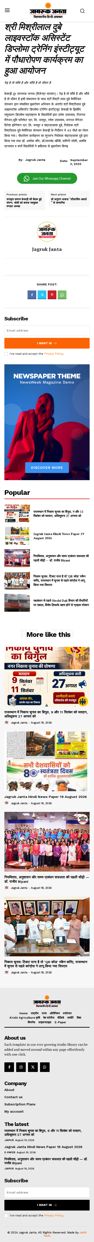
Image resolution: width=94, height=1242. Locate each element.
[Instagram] (21, 1067)
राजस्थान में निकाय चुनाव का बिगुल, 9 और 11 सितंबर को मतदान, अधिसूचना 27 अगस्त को (58, 513)
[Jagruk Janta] (47, 231)
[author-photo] (7, 722)
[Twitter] (42, 294)
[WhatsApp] (62, 294)
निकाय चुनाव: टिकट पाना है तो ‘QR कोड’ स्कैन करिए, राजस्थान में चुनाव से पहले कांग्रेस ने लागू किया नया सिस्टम (59, 580)
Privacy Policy (53, 353)
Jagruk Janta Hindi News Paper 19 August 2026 (58, 536)
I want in (44, 343)
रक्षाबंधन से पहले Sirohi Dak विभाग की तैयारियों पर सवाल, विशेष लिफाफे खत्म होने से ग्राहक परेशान (61, 602)
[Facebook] (32, 294)
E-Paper (9, 1152)
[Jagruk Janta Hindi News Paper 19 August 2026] (17, 536)
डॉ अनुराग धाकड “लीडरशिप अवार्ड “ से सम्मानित (69, 201)
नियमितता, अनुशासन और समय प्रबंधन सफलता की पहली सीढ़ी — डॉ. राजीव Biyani (61, 558)
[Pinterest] (52, 294)
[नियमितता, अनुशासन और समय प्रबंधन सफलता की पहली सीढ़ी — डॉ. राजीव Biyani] (17, 558)
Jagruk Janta (35, 160)
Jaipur (9, 1140)
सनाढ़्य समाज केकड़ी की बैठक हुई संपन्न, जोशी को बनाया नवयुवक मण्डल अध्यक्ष (24, 203)
